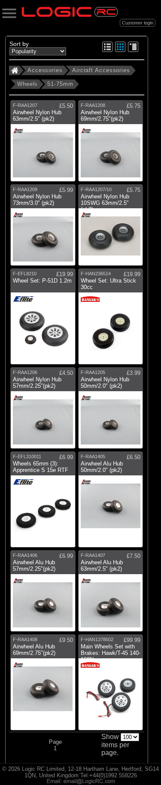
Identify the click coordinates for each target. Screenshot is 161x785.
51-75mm (60, 84)
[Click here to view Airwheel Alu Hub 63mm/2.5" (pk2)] (111, 594)
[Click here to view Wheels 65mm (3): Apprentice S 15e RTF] (43, 503)
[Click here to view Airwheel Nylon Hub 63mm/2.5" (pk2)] (43, 144)
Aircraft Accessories (101, 70)
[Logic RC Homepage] (69, 14)
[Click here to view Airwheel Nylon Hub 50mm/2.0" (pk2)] (111, 411)
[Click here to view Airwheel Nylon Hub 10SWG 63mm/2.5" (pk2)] (111, 228)
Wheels (27, 84)
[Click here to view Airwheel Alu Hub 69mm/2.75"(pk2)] (43, 686)
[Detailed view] (133, 50)
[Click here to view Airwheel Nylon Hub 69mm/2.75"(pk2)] (111, 144)
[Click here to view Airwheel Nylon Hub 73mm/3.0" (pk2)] (43, 228)
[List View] (107, 50)
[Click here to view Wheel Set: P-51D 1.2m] (43, 320)
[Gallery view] (120, 50)
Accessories (45, 70)
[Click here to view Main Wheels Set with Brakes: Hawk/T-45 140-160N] (111, 686)
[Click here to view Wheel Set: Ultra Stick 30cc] (111, 320)
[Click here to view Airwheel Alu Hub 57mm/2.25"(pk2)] (43, 594)
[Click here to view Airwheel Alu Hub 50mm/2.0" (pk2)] (111, 503)
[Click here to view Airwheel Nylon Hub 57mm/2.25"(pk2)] (43, 411)
